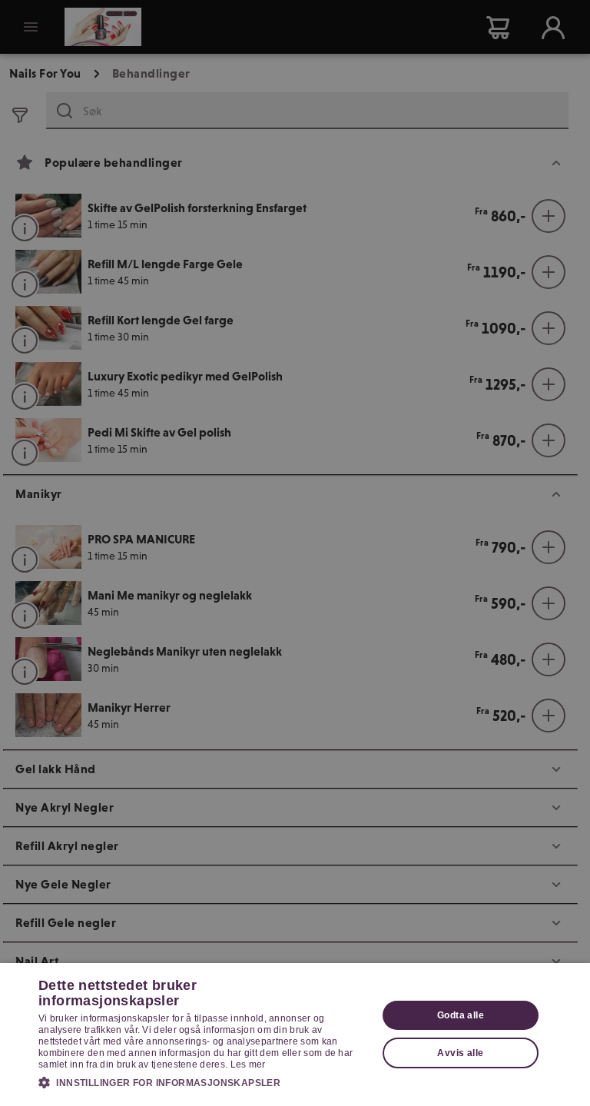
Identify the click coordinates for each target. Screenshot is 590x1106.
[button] (202, 1082)
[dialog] (295, 1034)
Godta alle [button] (460, 1015)
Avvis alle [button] (460, 1053)
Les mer (248, 1064)
